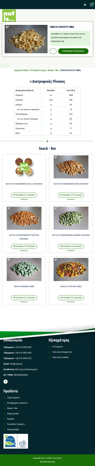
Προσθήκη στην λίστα (73, 51)
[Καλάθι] (91, 4)
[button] (85, 4)
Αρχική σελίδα (21, 70)
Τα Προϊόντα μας (38, 70)
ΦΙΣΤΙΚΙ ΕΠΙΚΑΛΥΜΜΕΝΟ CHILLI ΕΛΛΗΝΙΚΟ (24, 184)
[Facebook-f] (5, 382)
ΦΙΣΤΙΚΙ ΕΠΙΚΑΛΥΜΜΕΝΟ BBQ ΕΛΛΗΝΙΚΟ (71, 184)
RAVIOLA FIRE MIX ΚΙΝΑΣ (71, 286)
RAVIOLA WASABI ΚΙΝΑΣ (24, 286)
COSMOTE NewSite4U (54, 458)
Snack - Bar (53, 70)
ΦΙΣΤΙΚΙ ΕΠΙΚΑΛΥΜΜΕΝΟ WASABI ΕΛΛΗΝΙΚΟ (71, 235)
